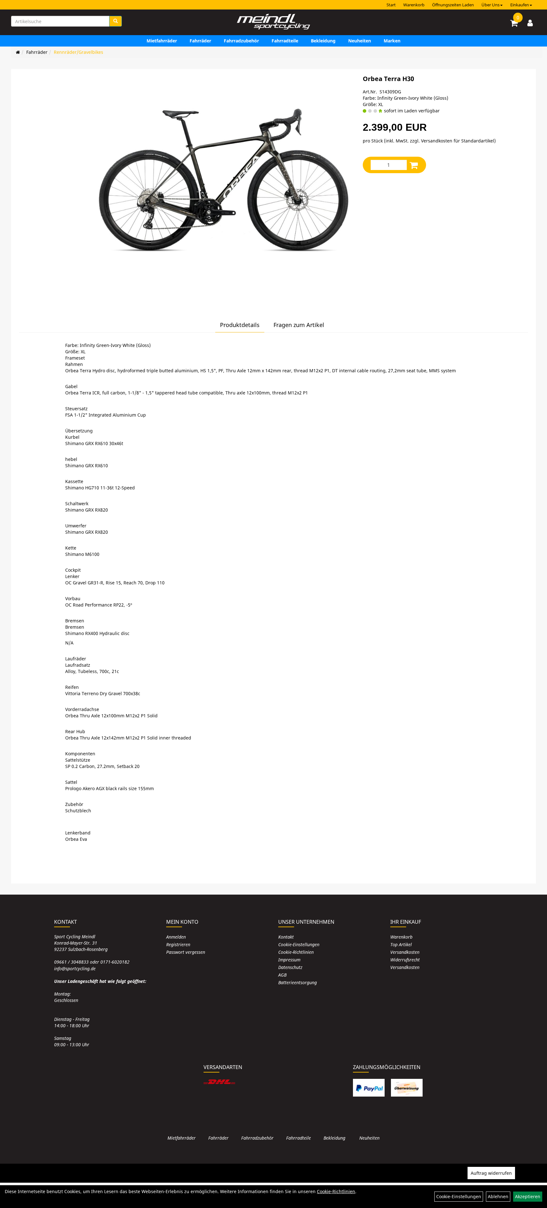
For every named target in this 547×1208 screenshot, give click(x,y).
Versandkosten (404, 952)
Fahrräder (200, 41)
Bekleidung (323, 41)
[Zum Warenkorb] (514, 24)
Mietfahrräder (162, 41)
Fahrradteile (285, 41)
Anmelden (176, 937)
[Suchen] (115, 21)
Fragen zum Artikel (299, 325)
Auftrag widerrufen (491, 1173)
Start (391, 5)
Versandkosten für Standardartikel (457, 141)
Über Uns (490, 5)
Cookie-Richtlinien (296, 952)
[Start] (18, 52)
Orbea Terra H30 (388, 78)
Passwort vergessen (185, 952)
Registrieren (178, 944)
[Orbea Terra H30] (224, 187)
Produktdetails (240, 325)
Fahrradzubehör (241, 41)
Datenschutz (290, 967)
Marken (392, 41)
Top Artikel (401, 944)
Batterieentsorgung (297, 982)
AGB (282, 975)
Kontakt (286, 937)
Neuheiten (359, 41)
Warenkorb (413, 5)
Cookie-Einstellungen (298, 944)
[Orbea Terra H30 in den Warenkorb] (413, 165)
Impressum (289, 960)
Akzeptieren (527, 1196)
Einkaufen (519, 5)
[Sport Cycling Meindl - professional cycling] (273, 22)
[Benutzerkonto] (530, 23)
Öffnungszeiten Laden (453, 5)
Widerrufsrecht (405, 960)
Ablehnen (498, 1196)
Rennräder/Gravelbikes (78, 52)
